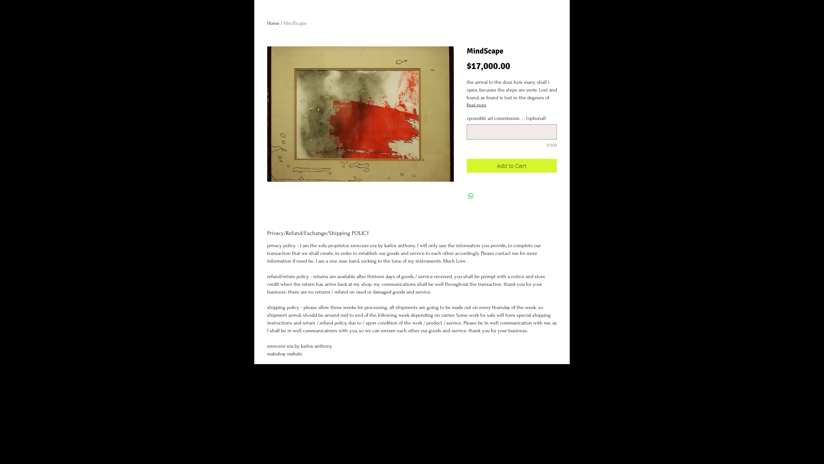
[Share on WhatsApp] (471, 196)
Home (273, 23)
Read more (476, 104)
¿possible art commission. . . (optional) (506, 118)
